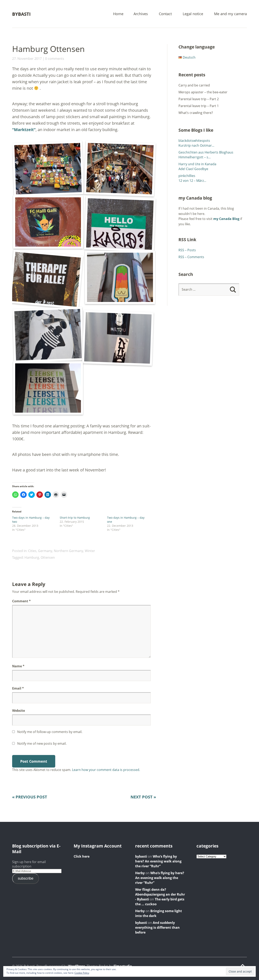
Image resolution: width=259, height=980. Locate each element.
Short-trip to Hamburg (75, 517)
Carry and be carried (194, 85)
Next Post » (143, 797)
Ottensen (48, 557)
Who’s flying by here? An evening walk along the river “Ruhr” (158, 861)
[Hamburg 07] (48, 334)
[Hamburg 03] (48, 222)
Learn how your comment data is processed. (106, 770)
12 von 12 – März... (192, 180)
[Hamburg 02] (120, 168)
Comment (21, 601)
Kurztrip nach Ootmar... (196, 145)
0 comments (54, 58)
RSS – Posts (187, 250)
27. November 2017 (27, 58)
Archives (141, 14)
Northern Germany (68, 551)
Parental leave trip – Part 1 (198, 106)
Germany (45, 551)
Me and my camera (230, 14)
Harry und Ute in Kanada (197, 164)
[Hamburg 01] (48, 168)
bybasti (141, 856)
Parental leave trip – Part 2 (198, 99)
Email (18, 688)
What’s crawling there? (195, 112)
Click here (81, 856)
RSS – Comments (191, 257)
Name (18, 666)
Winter (90, 551)
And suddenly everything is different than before (157, 927)
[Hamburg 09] (48, 388)
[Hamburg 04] (120, 224)
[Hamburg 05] (46, 279)
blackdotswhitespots (194, 140)
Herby (140, 873)
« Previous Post (29, 797)
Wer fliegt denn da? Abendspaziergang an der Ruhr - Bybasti (160, 894)
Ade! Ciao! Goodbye (193, 169)
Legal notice (193, 14)
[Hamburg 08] (118, 338)
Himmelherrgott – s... (194, 157)
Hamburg (31, 557)
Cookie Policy (81, 973)
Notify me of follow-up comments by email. (49, 732)
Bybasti (21, 14)
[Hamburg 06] (120, 277)
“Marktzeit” (24, 129)
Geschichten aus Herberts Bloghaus (205, 152)
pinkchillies (186, 175)
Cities (32, 551)
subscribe (25, 878)
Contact (165, 14)
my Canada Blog (226, 219)
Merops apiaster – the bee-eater (202, 92)
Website (18, 710)
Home (118, 14)
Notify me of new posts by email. (42, 743)
